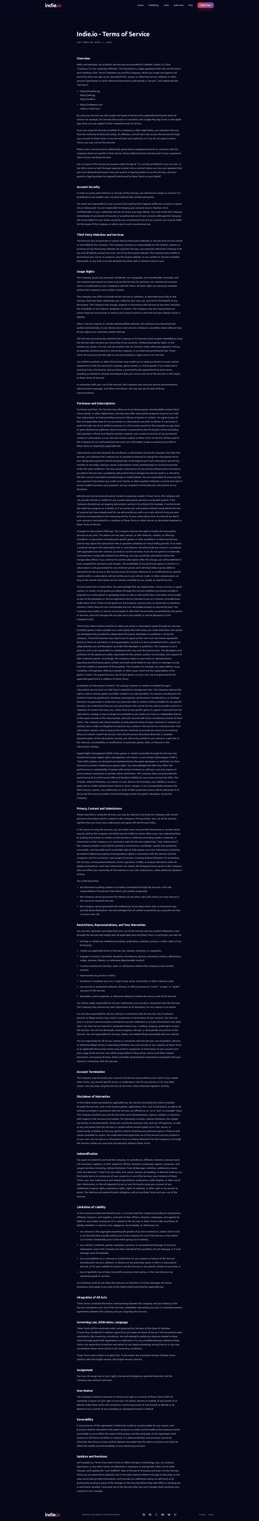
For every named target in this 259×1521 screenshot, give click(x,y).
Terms (211, 1515)
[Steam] (144, 1515)
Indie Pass (179, 5)
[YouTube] (163, 1515)
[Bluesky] (169, 1515)
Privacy (202, 1515)
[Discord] (150, 1515)
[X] (156, 1515)
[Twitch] (175, 1515)
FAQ (190, 5)
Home (141, 5)
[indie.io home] (53, 5)
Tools (166, 5)
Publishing (153, 5)
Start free (206, 5)
